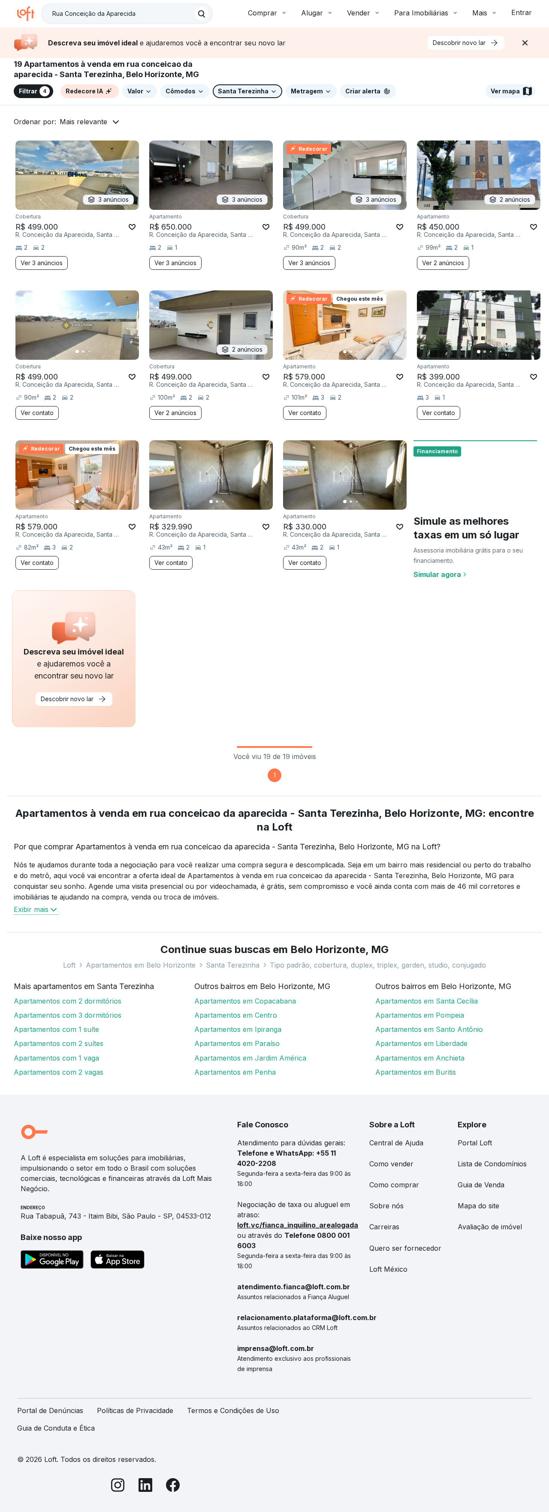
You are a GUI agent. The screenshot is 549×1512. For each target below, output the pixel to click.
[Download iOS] (117, 1261)
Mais (479, 13)
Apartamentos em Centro (235, 1015)
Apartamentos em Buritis (415, 1072)
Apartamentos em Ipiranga (237, 1029)
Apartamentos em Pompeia (419, 1015)
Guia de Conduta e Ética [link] (56, 1428)
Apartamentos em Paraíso (237, 1043)
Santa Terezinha (232, 965)
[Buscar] (201, 14)
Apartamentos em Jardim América (250, 1058)
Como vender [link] (391, 1163)
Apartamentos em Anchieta (420, 1058)
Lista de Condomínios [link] (492, 1163)
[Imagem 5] (101, 352)
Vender (358, 13)
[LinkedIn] (145, 1486)
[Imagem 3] (89, 352)
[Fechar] (525, 43)
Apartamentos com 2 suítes (58, 1043)
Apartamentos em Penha (235, 1072)
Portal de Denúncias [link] (50, 1410)
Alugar (312, 13)
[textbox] (127, 13)
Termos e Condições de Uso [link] (233, 1410)
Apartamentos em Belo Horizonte (141, 965)
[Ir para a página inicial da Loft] (29, 13)
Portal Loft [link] (475, 1142)
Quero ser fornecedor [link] (405, 1248)
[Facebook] (173, 1486)
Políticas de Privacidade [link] (135, 1410)
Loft (69, 965)
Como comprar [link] (394, 1184)
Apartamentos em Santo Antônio (429, 1029)
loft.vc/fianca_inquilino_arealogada (297, 1225)
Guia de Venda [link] (481, 1184)
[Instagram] (118, 1486)
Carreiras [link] (384, 1226)
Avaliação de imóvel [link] (490, 1226)
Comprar (262, 13)
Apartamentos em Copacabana (245, 1001)
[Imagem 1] (77, 351)
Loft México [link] (388, 1269)
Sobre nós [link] (386, 1205)
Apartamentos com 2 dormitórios (67, 1001)
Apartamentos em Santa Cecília (426, 1001)
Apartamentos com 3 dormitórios (67, 1015)
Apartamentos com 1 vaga (56, 1058)
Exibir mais (31, 909)
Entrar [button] (521, 12)
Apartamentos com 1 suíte (56, 1029)
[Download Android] (52, 1261)
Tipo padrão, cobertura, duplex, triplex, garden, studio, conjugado (378, 965)
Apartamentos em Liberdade (421, 1043)
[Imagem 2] (83, 351)
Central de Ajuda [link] (396, 1142)
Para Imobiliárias (421, 13)
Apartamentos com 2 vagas (58, 1072)
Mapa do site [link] (478, 1205)
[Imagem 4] (95, 352)
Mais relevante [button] (83, 121)
